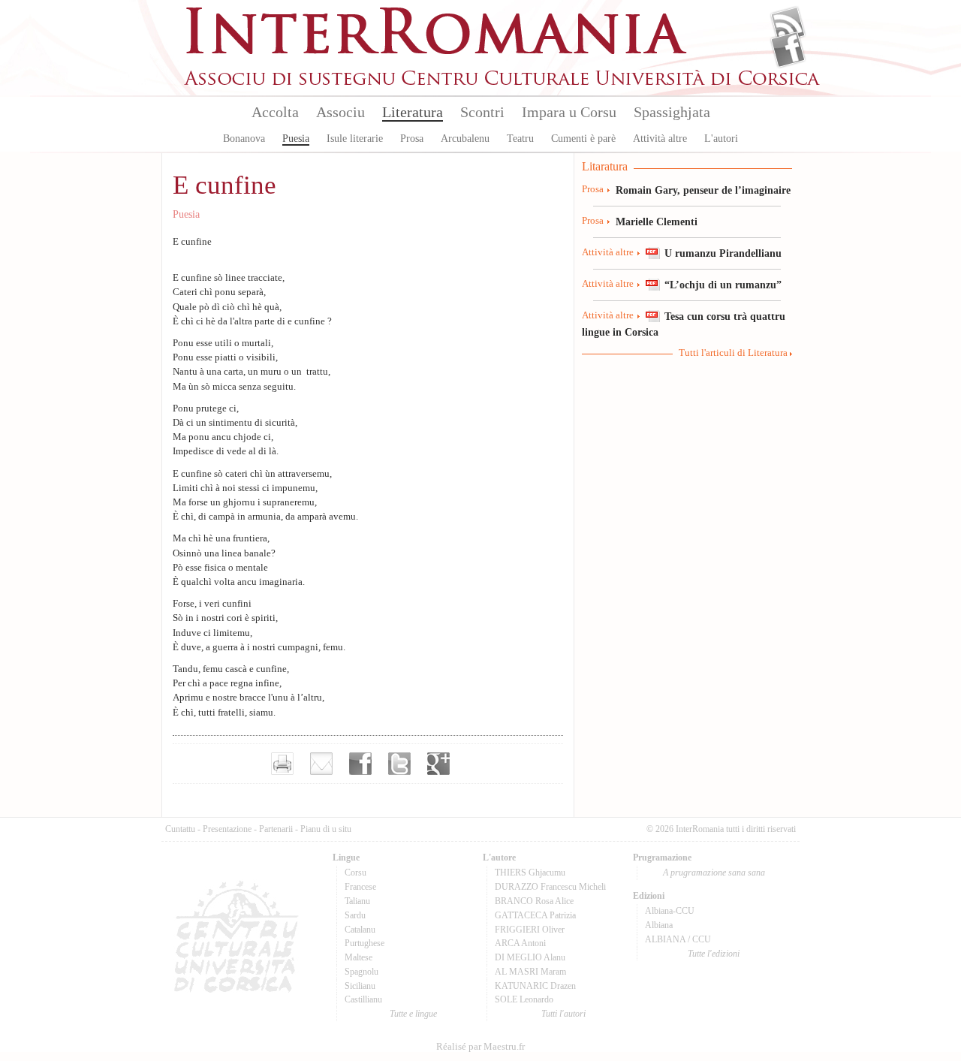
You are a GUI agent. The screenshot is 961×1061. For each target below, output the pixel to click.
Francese (360, 887)
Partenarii (276, 828)
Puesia (295, 138)
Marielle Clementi (656, 222)
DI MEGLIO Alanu (530, 957)
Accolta (275, 112)
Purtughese (364, 943)
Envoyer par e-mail (321, 764)
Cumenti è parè (583, 138)
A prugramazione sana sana (714, 872)
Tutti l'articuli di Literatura (733, 353)
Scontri (482, 112)
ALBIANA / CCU (678, 939)
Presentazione (227, 828)
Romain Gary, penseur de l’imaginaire (703, 190)
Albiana (659, 925)
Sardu (355, 915)
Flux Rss (788, 24)
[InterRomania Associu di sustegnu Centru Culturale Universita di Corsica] (503, 82)
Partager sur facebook (360, 764)
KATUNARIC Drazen (535, 986)
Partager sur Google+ (438, 764)
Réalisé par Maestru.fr (480, 1046)
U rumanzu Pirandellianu (723, 253)
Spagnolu (361, 971)
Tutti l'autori (563, 1013)
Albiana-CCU (669, 911)
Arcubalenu (465, 138)
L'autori (721, 138)
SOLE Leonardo (524, 999)
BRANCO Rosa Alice (534, 901)
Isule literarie (355, 138)
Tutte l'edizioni (714, 953)
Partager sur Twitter (399, 764)
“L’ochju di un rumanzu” (723, 285)
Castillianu (363, 999)
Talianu (357, 901)
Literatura (412, 112)
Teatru (520, 138)
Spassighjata (672, 112)
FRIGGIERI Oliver (530, 929)
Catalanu (360, 929)
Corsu (355, 872)
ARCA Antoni (520, 943)
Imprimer (282, 764)
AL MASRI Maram (530, 971)
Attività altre (660, 138)
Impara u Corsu (569, 112)
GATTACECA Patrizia (535, 915)
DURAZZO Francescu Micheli (550, 887)
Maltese (358, 957)
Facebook (788, 49)
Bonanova (244, 138)
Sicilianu (360, 986)
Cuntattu (180, 828)
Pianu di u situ (325, 828)
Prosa (411, 138)
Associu (340, 112)
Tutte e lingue (413, 1013)
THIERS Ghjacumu (530, 872)
